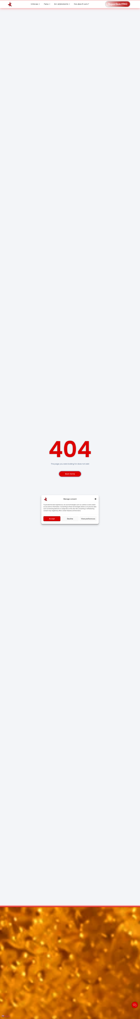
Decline (70, 519)
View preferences (88, 519)
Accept (52, 519)
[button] (95, 499)
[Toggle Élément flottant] (135, 1005)
